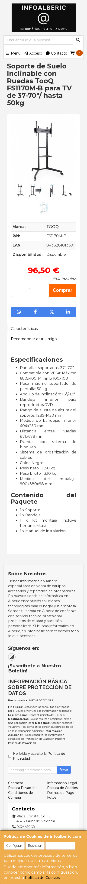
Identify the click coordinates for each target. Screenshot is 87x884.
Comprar (62, 290)
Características (24, 328)
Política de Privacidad (22, 743)
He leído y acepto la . (39, 756)
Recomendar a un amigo (34, 339)
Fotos (51, 797)
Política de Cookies (42, 877)
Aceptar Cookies (60, 845)
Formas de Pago (60, 793)
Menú (15, 53)
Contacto (58, 53)
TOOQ (52, 227)
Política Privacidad (23, 788)
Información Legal (62, 783)
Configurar (14, 845)
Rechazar (35, 845)
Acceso (35, 53)
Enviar (63, 770)
